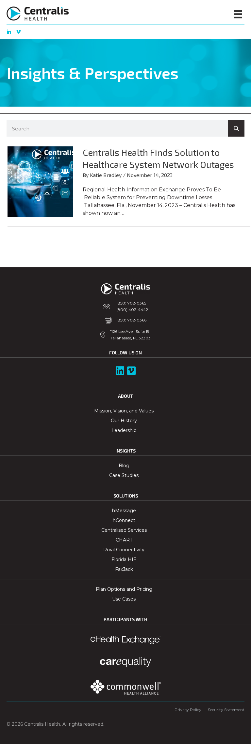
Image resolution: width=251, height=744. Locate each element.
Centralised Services (124, 530)
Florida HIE (124, 559)
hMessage (124, 510)
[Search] (236, 128)
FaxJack (124, 569)
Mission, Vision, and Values (124, 411)
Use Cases (124, 599)
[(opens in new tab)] (126, 687)
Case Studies (124, 475)
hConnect (124, 520)
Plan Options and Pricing (124, 589)
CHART (124, 540)
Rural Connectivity (123, 550)
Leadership (124, 430)
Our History (124, 421)
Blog (124, 466)
